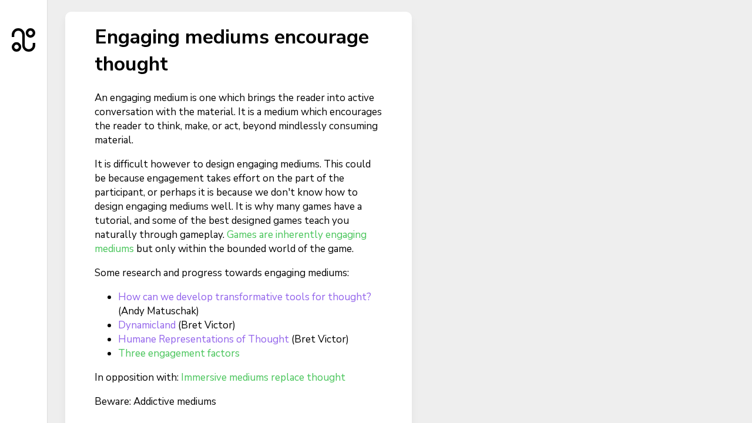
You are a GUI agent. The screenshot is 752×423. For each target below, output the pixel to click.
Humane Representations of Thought (203, 339)
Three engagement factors (179, 353)
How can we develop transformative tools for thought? (244, 297)
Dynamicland (147, 325)
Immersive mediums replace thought (263, 377)
